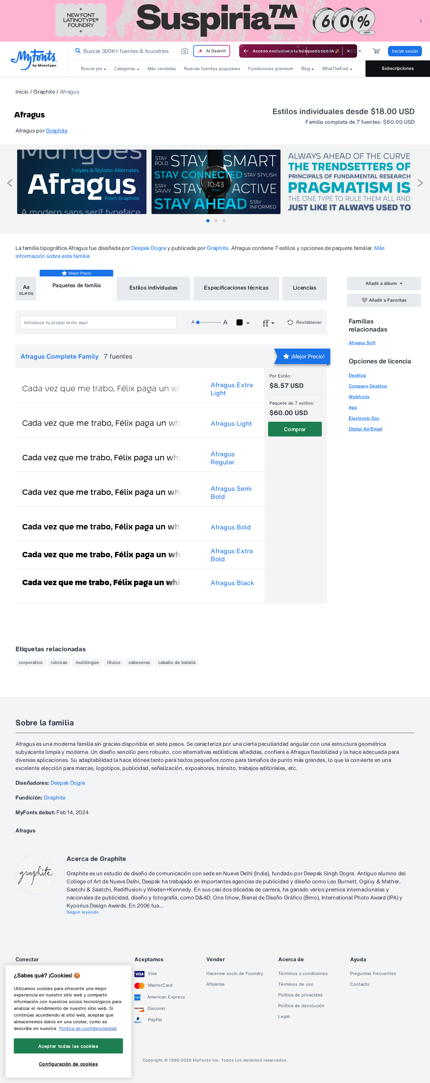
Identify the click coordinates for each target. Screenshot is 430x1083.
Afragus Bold (231, 527)
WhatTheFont (335, 68)
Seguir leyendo (83, 912)
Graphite (44, 92)
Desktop (357, 375)
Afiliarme (215, 984)
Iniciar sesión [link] (405, 51)
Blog (305, 68)
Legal (284, 1016)
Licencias (304, 287)
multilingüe (87, 662)
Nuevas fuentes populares (212, 68)
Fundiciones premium (270, 68)
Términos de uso (295, 984)
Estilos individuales (153, 287)
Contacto (360, 984)
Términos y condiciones (303, 973)
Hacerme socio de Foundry (234, 973)
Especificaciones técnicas (236, 287)
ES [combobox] (353, 51)
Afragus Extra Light (232, 389)
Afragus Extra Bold (232, 555)
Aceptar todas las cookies (68, 1046)
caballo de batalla (177, 662)
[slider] (208, 322)
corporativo (31, 662)
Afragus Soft (362, 343)
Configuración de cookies (68, 1064)
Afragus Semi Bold (231, 492)
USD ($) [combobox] (322, 51)
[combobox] (150, 51)
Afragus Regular (223, 458)
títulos (114, 662)
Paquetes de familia (76, 285)
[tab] (208, 220)
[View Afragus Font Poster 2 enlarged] (216, 182)
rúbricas (59, 662)
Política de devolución (301, 1006)
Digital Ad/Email (365, 429)
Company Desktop (368, 386)
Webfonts (359, 397)
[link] (76, 51)
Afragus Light (231, 423)
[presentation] (9, 183)
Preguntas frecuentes (373, 973)
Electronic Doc (364, 418)
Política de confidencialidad (88, 1028)
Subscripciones (398, 68)
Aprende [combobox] (285, 51)
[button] (421, 20)
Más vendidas (161, 68)
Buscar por (91, 68)
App (353, 407)
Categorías (124, 68)
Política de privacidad (300, 995)
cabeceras (139, 662)
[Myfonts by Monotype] (34, 59)
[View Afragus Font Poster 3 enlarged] (350, 182)
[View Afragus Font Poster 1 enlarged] (81, 182)
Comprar (295, 429)
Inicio (22, 92)
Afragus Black (232, 582)
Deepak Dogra (148, 248)
